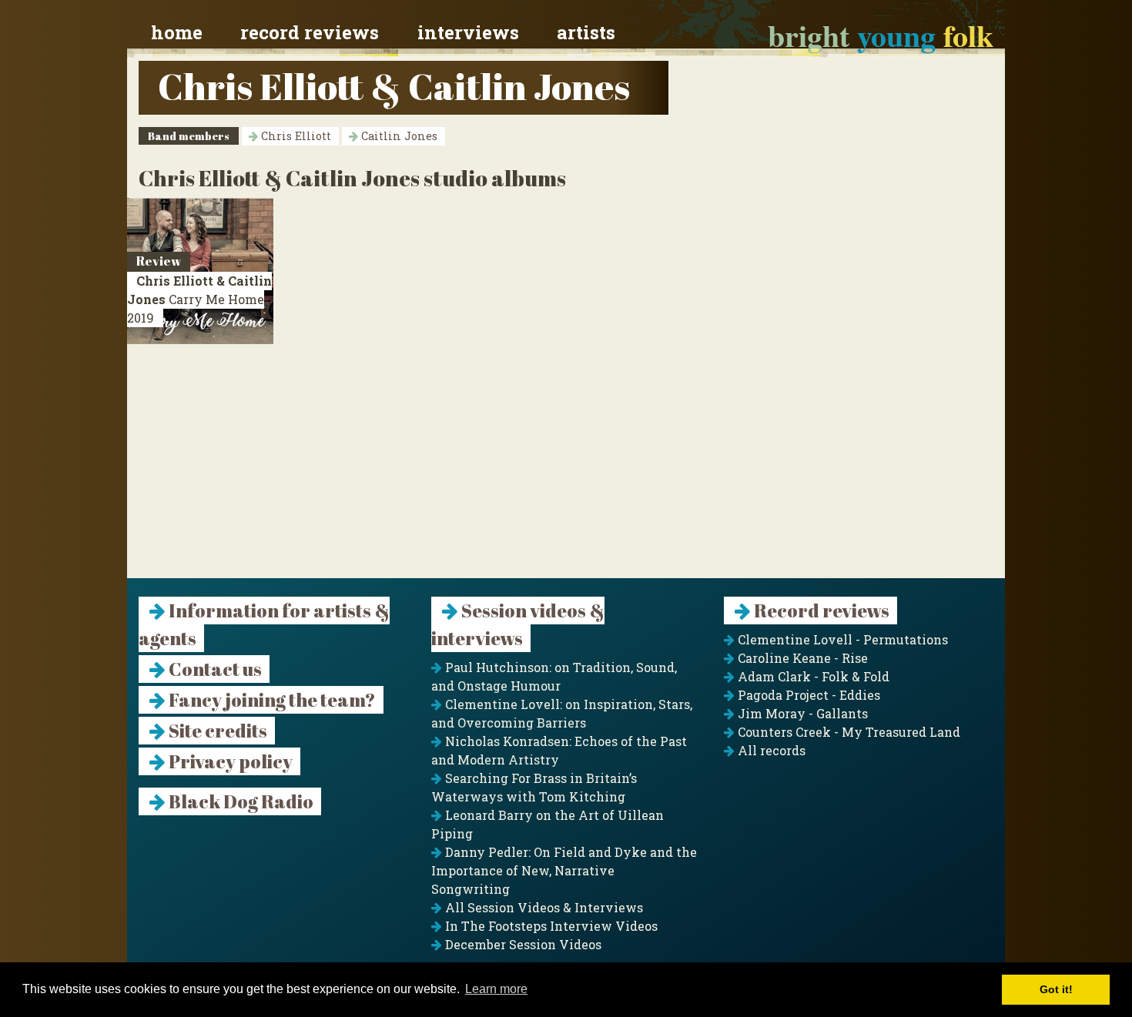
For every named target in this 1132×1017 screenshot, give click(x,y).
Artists (586, 32)
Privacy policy (229, 761)
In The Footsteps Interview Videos (550, 926)
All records (770, 750)
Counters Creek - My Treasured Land (847, 732)
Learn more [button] (496, 988)
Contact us (214, 669)
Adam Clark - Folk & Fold (812, 676)
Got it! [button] (1056, 989)
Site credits (216, 730)
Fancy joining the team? (271, 699)
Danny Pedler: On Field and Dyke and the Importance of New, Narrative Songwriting (564, 870)
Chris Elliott (294, 136)
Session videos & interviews (518, 624)
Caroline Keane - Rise (801, 658)
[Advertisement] (566, 470)
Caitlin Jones (397, 136)
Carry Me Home (199, 299)
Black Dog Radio (239, 801)
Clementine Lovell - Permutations (841, 639)
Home (177, 32)
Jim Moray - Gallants (801, 713)
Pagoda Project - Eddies (807, 695)
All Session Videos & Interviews (542, 907)
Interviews (468, 32)
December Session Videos (521, 944)
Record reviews (309, 32)
